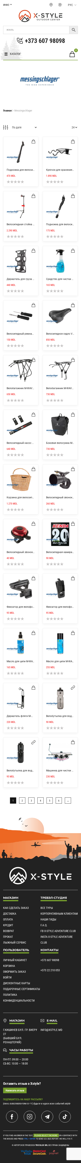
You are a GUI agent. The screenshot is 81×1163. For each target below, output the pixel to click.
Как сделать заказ (16, 908)
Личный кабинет (15, 960)
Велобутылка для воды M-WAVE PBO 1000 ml (33, 770)
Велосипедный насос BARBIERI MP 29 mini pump (35, 443)
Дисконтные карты (16, 983)
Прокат (8, 936)
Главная (7, 110)
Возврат (8, 931)
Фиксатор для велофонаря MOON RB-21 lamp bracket (38, 606)
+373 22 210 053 (50, 970)
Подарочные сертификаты (21, 989)
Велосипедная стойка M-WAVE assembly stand (34, 224)
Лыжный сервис (14, 942)
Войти (7, 977)
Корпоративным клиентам (59, 913)
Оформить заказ (14, 971)
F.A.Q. (43, 925)
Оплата (8, 919)
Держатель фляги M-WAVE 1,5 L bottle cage (32, 716)
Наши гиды (48, 919)
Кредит (8, 925)
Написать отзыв (15, 1090)
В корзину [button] (33, 141)
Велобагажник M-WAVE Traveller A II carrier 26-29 (35, 388)
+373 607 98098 (49, 960)
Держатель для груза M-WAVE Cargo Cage (31, 279)
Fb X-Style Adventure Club (58, 931)
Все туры (46, 908)
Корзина (9, 966)
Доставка (9, 913)
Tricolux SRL (41, 1145)
